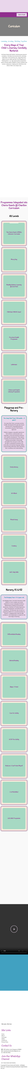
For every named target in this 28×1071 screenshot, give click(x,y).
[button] (2, 14)
